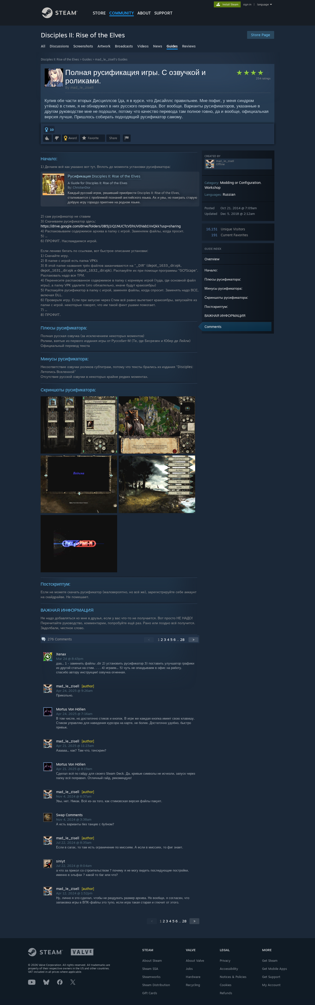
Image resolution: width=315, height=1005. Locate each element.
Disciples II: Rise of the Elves (60, 59)
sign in (247, 4)
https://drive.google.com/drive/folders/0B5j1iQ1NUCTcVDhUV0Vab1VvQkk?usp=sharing (111, 226)
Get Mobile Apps (274, 969)
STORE (99, 13)
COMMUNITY (121, 13)
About (144, 13)
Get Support (271, 977)
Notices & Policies (233, 977)
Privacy (225, 960)
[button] (49, 129)
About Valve (195, 960)
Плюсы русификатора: (223, 279)
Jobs (189, 969)
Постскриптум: (216, 306)
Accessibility (229, 969)
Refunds (226, 993)
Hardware (193, 977)
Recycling (193, 985)
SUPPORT (163, 13)
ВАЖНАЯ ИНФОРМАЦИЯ (225, 315)
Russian (229, 194)
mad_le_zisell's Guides (111, 59)
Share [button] (113, 138)
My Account (271, 985)
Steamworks (151, 977)
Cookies (225, 985)
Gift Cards (149, 993)
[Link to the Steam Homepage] (60, 17)
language (263, 4)
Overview (212, 259)
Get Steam (270, 960)
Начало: (211, 270)
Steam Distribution (156, 985)
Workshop (212, 187)
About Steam (152, 960)
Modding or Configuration (240, 182)
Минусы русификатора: (223, 288)
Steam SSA (150, 969)
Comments (213, 327)
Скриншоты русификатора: (226, 297)
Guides (87, 59)
